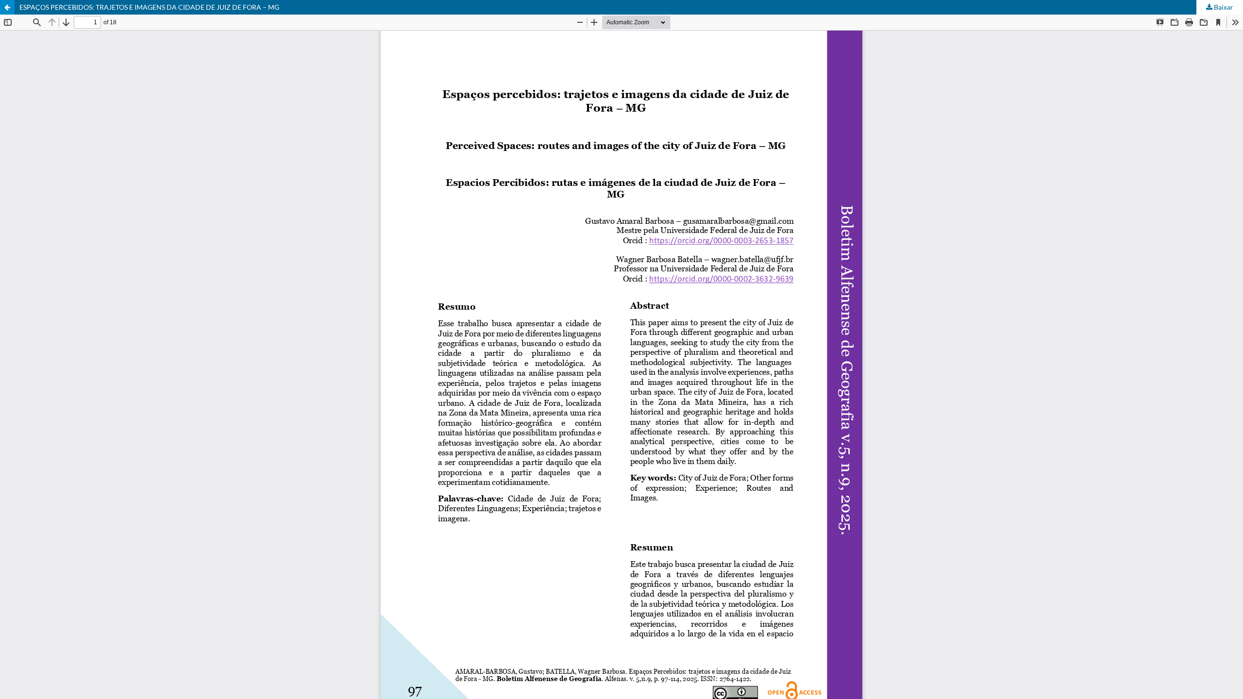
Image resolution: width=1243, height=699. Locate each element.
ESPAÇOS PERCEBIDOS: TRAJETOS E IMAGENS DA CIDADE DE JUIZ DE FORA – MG (149, 7)
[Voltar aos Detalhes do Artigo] (7, 7)
